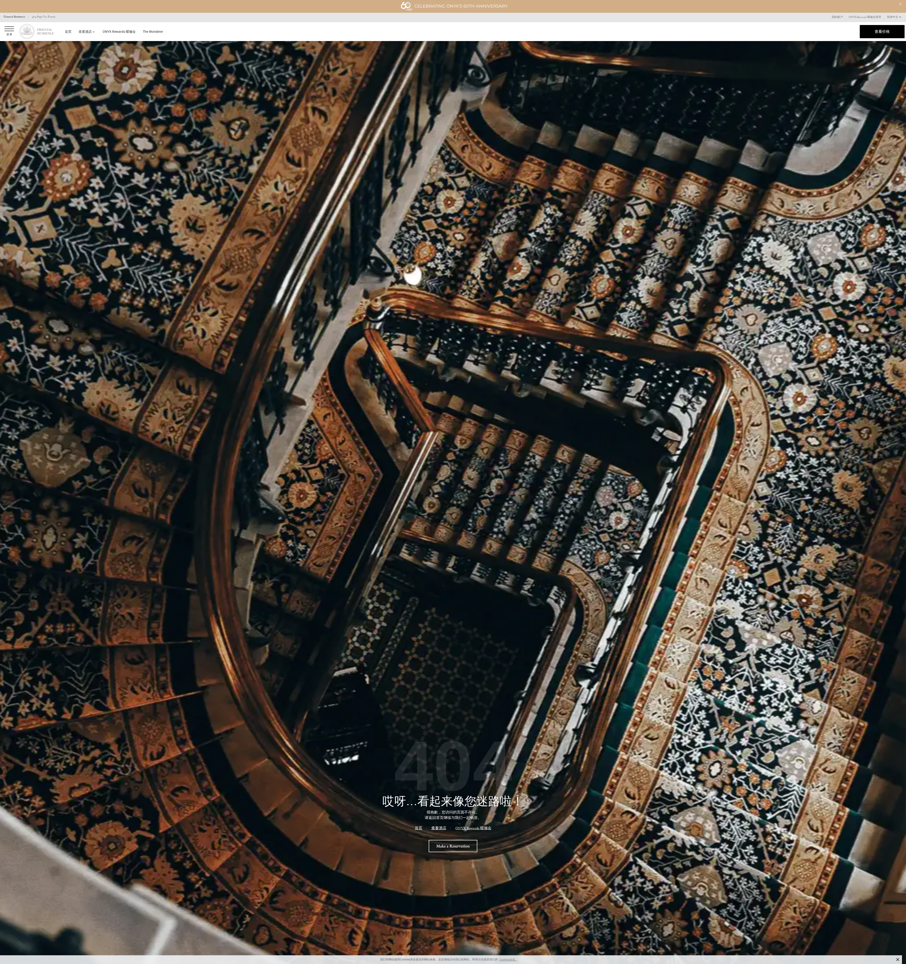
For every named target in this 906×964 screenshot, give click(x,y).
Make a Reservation (453, 846)
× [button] (898, 959)
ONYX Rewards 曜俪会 (119, 32)
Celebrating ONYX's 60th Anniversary (461, 6)
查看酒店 (85, 32)
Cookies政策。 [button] (508, 959)
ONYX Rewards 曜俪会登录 (865, 17)
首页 (68, 32)
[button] (894, 17)
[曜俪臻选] (36, 31)
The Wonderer (153, 32)
